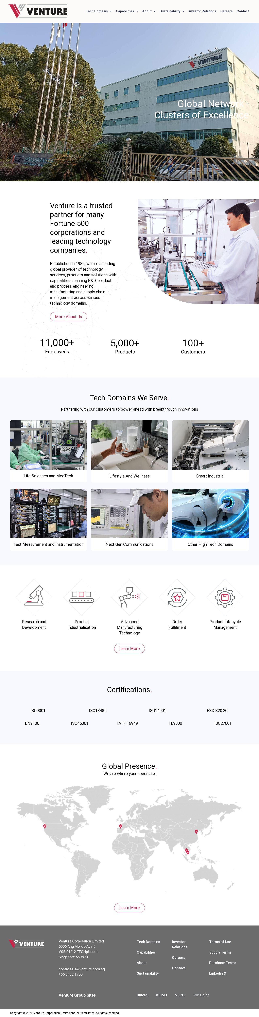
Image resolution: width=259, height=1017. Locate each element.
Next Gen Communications (129, 544)
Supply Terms (220, 952)
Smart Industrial (210, 476)
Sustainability (170, 11)
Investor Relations (202, 11)
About (147, 11)
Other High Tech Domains (210, 544)
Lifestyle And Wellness (129, 476)
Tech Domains (97, 11)
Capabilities (125, 11)
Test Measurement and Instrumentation (49, 544)
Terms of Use (220, 942)
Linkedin (216, 973)
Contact (243, 11)
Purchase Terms (222, 963)
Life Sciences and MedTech (48, 475)
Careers (226, 11)
